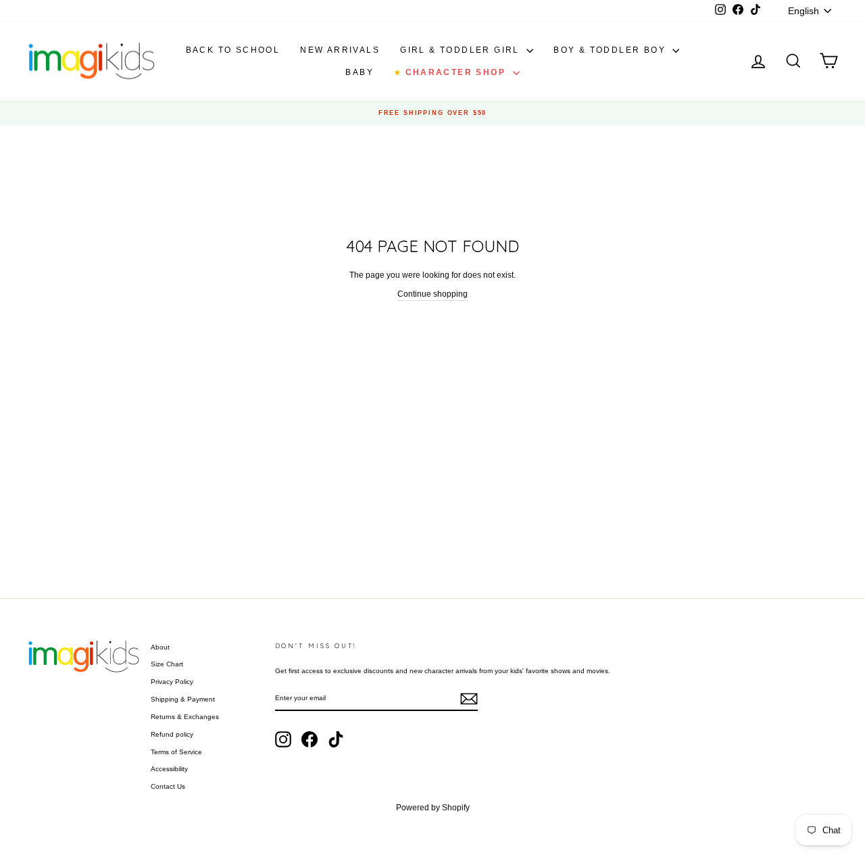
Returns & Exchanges (185, 716)
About (160, 647)
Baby (359, 72)
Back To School (233, 50)
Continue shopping (432, 294)
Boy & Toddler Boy (611, 50)
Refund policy (172, 734)
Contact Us (168, 786)
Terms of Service (176, 752)
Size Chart (167, 664)
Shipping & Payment (183, 699)
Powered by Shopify (433, 807)
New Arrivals (340, 50)
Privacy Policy (172, 681)
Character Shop (451, 72)
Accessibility (169, 768)
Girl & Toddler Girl (461, 50)
